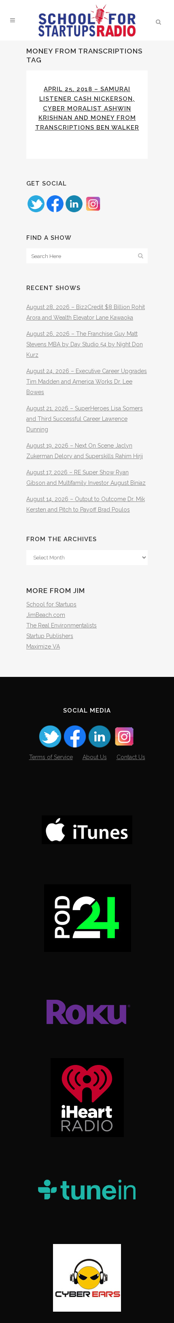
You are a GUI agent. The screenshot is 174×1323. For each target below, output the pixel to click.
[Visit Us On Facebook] (54, 211)
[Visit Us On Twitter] (35, 211)
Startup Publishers (49, 636)
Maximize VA (43, 646)
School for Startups (51, 604)
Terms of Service (51, 757)
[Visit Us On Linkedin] (73, 211)
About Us (95, 757)
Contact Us (131, 757)
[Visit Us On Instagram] (92, 211)
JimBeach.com (45, 615)
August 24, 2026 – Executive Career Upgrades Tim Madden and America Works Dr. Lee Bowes (86, 381)
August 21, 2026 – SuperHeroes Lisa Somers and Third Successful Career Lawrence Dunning (84, 419)
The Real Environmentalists (61, 625)
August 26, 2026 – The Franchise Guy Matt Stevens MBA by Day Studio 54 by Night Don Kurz (84, 344)
